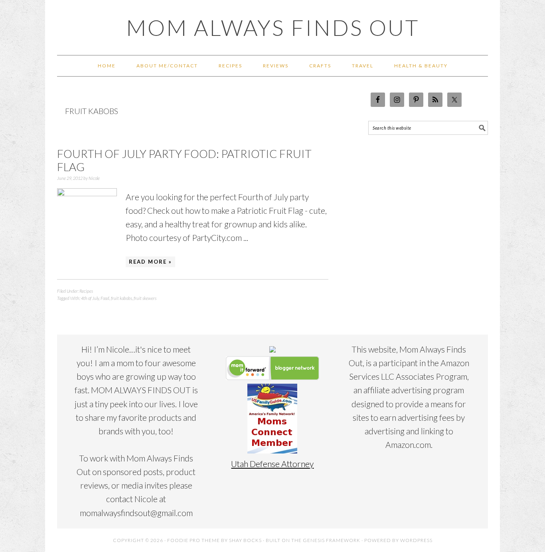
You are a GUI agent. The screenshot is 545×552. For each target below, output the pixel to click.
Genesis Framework (331, 540)
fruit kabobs (121, 298)
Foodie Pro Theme (193, 540)
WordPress (416, 540)
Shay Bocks (245, 540)
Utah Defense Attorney (272, 464)
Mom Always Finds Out (272, 27)
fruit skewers (145, 298)
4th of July (90, 298)
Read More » (150, 261)
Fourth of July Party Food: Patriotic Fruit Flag (184, 160)
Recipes (86, 291)
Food (105, 298)
